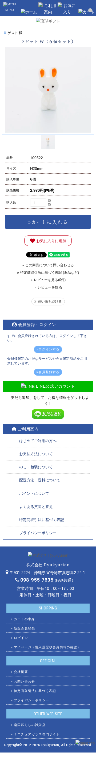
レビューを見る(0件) (50, 280)
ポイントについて (34, 493)
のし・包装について (36, 467)
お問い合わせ (24, 681)
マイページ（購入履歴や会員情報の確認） (47, 647)
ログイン (21, 638)
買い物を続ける (50, 301)
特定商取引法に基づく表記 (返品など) (49, 273)
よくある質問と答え (36, 506)
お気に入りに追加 (50, 240)
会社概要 (21, 672)
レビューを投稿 (50, 287)
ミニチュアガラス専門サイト (37, 734)
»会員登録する (47, 372)
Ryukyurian (50, 745)
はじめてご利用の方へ (38, 441)
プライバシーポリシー (38, 533)
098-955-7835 (36, 580)
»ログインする (47, 349)
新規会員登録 (24, 628)
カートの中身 (24, 619)
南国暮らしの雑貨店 (30, 725)
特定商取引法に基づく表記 (41, 520)
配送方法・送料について (39, 480)
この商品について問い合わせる (49, 265)
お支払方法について (36, 454)
